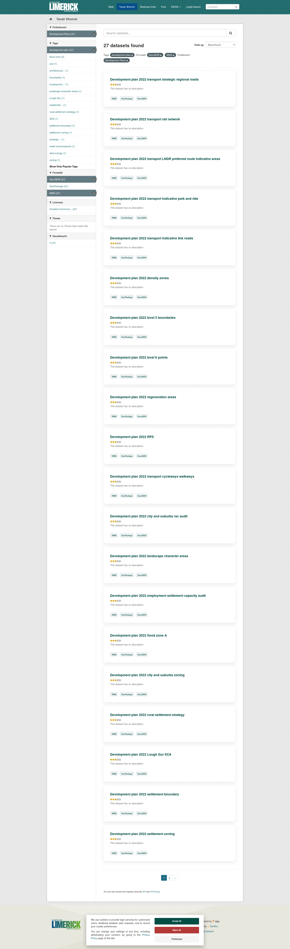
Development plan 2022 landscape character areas (149, 555)
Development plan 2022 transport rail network (145, 119)
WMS (114, 98)
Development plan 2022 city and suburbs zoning (147, 675)
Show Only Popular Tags (64, 166)
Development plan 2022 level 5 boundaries (143, 317)
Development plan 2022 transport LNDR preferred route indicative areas (165, 158)
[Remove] (132, 55)
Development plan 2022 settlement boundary (144, 794)
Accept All (176, 921)
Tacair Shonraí (127, 6)
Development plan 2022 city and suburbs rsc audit (148, 516)
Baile (111, 6)
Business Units (148, 6)
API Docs (155, 891)
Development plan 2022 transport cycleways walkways (152, 476)
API (144, 891)
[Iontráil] (236, 6)
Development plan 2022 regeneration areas (143, 397)
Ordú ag (199, 45)
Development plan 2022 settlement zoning (142, 833)
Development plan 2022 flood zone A (138, 635)
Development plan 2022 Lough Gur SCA (140, 754)
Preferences (177, 939)
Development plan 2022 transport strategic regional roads (154, 79)
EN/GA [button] (175, 6)
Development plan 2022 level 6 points (139, 357)
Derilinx (213, 926)
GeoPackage (126, 98)
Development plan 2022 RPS (132, 436)
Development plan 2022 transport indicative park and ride (154, 198)
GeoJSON (141, 98)
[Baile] (50, 19)
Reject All (177, 930)
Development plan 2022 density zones (139, 277)
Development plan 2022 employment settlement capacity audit (158, 595)
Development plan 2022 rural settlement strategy (147, 714)
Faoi (163, 6)
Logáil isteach (193, 6)
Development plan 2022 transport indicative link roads (151, 238)
